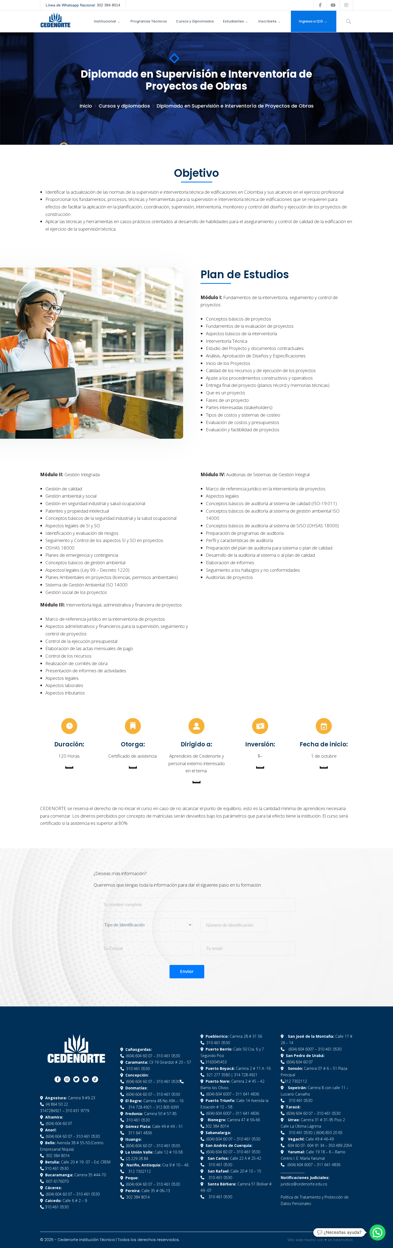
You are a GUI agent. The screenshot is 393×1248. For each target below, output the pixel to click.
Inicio (86, 105)
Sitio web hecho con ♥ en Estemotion (320, 1239)
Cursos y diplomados (124, 105)
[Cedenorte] (55, 19)
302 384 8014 (108, 5)
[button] (377, 1232)
